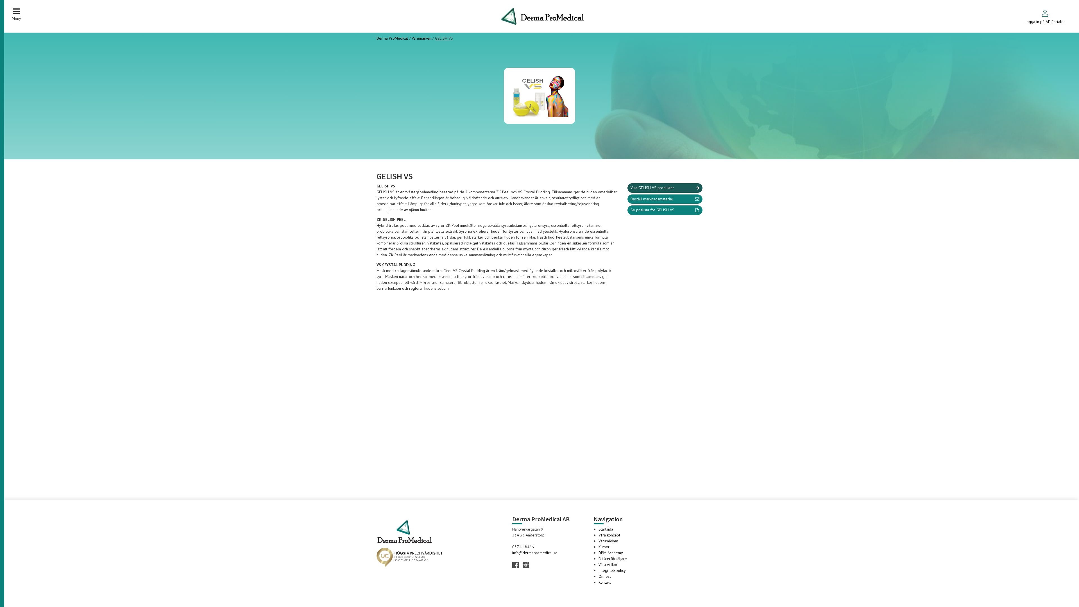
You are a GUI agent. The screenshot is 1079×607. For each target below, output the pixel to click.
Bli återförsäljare (613, 558)
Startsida (606, 529)
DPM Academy (611, 552)
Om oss (605, 576)
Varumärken (421, 38)
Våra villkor (608, 564)
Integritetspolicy (612, 570)
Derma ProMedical (393, 38)
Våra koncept (609, 535)
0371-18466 (523, 546)
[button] (16, 14)
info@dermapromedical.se (534, 552)
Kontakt (605, 582)
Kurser (604, 546)
